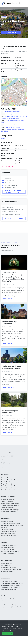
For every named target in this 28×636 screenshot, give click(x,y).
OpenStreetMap (23, 105)
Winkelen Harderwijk (7, 522)
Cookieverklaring (6, 464)
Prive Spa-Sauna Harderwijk (9, 601)
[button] (14, 92)
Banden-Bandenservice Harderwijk (11, 585)
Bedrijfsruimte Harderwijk (8, 605)
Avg (2, 466)
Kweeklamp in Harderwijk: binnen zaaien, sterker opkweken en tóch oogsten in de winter (13, 278)
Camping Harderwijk (7, 529)
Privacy (3, 468)
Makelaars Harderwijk (7, 553)
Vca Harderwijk (5, 565)
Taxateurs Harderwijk (7, 549)
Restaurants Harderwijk (8, 500)
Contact (3, 458)
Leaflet (16, 105)
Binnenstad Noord (10, 180)
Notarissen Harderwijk (7, 547)
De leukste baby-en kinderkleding (10, 411)
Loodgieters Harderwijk (8, 508)
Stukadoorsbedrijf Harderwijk (10, 510)
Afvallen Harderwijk (7, 488)
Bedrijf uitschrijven (14, 218)
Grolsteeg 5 (6, 27)
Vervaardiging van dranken (12, 112)
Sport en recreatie (9, 125)
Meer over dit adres (10, 166)
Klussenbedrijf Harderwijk (8, 545)
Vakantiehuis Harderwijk (8, 533)
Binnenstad (8, 183)
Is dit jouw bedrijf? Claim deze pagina (14, 191)
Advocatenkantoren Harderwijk (10, 587)
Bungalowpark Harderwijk (8, 535)
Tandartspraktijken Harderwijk (10, 506)
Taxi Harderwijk (5, 482)
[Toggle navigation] (25, 3)
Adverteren (4, 460)
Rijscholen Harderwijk (7, 478)
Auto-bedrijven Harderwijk (9, 581)
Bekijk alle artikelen (6, 250)
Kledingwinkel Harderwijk (8, 567)
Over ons (3, 462)
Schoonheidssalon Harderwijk (10, 504)
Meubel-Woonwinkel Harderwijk (10, 523)
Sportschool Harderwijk (8, 571)
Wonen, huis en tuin (10, 272)
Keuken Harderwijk (6, 563)
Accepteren (8, 633)
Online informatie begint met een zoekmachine (12, 367)
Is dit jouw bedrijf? (11, 32)
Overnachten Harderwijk (8, 531)
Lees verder (7, 299)
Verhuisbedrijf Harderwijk (8, 512)
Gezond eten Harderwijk (8, 490)
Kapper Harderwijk (6, 484)
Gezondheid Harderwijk (8, 486)
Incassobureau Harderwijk (9, 603)
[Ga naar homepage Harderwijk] (10, 3)
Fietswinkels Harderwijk (8, 480)
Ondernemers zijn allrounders (9, 323)
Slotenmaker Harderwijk (8, 589)
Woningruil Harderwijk (7, 599)
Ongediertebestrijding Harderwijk (11, 607)
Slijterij (4, 16)
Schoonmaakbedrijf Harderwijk (10, 551)
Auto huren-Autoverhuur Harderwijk (12, 583)
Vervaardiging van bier (12, 114)
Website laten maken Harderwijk (11, 569)
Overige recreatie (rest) (13, 127)
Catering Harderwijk (7, 502)
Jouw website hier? (10, 187)
